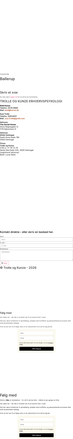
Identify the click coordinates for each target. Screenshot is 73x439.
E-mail (2, 242)
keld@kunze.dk (12, 110)
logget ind (13, 97)
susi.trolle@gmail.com (15, 118)
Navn (2, 236)
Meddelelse (4, 249)
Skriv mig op (36, 349)
